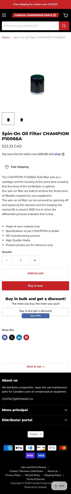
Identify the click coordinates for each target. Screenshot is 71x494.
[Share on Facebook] (5, 337)
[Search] (64, 25)
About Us (53, 471)
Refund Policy (32, 475)
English (34, 434)
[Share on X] (12, 337)
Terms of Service (36, 479)
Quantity (7, 252)
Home (5, 37)
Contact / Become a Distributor (26, 471)
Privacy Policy (13, 475)
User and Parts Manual (33, 467)
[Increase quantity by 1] (35, 260)
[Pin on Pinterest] (26, 337)
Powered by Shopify (35, 487)
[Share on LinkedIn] (19, 337)
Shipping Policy (52, 475)
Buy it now (35, 286)
